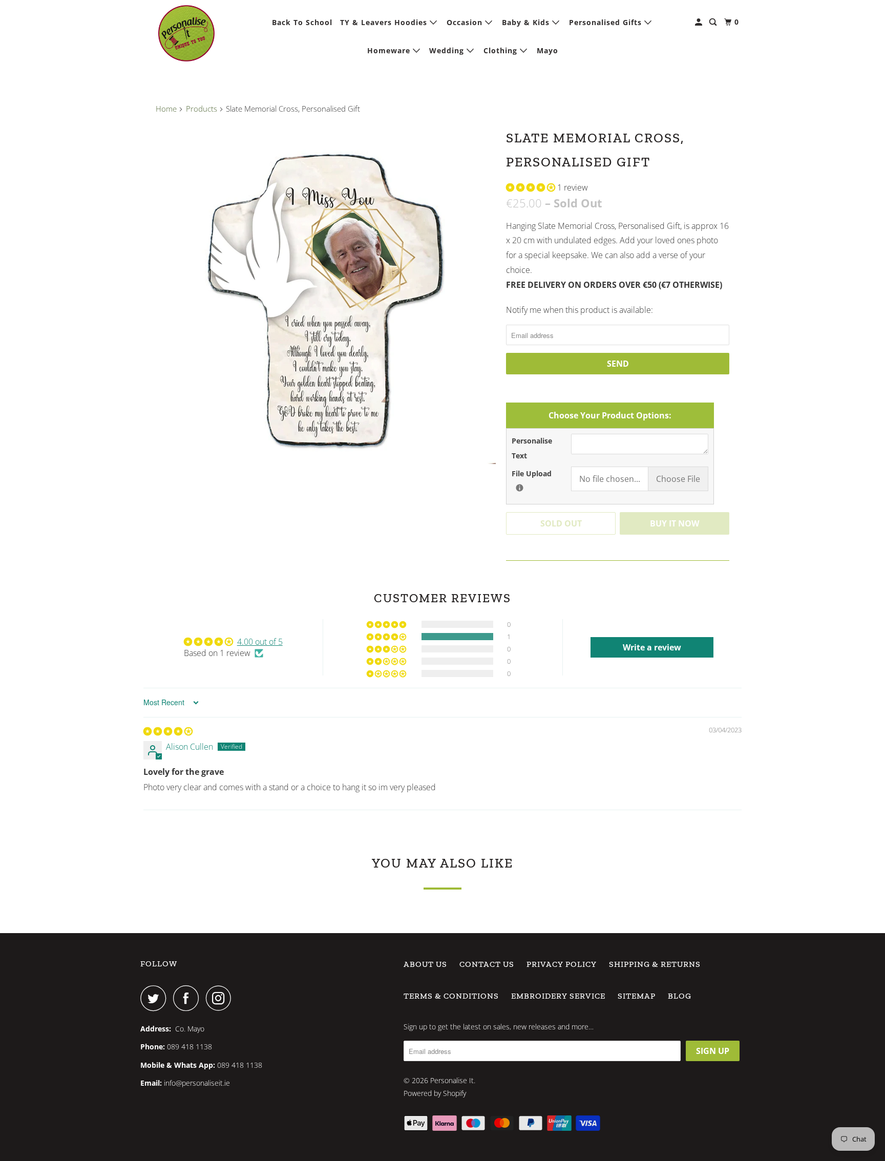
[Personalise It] (186, 33)
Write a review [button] (652, 647)
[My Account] (699, 22)
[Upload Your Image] (519, 488)
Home (166, 108)
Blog (679, 996)
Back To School (302, 22)
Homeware (390, 50)
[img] (168, 731)
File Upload (541, 473)
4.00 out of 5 (260, 641)
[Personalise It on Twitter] (155, 998)
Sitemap (637, 996)
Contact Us (486, 964)
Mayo (547, 50)
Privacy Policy (561, 964)
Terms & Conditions (451, 996)
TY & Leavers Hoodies (385, 22)
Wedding (448, 50)
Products (201, 108)
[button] (531, 187)
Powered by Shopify (435, 1093)
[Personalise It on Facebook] (188, 998)
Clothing (501, 50)
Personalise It (452, 1080)
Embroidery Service (558, 996)
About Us (425, 964)
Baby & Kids (527, 22)
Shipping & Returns (655, 964)
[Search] (714, 22)
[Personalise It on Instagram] (221, 998)
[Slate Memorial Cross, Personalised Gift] (326, 294)
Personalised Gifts (606, 22)
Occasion (466, 22)
